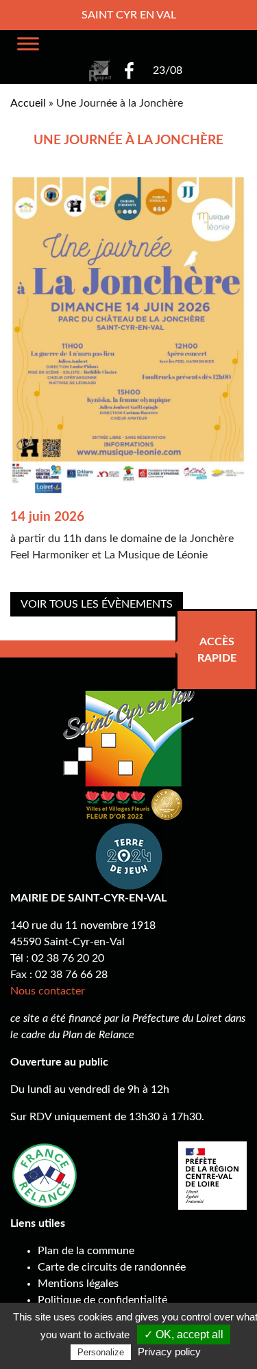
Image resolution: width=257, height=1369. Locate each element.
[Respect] (100, 70)
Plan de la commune (86, 1250)
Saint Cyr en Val (129, 15)
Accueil (28, 103)
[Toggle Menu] (28, 43)
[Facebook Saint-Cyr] (129, 70)
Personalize (100, 1352)
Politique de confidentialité (102, 1300)
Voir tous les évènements (97, 604)
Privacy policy (169, 1351)
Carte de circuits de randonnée (112, 1267)
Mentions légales (78, 1283)
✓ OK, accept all (183, 1334)
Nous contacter (47, 991)
